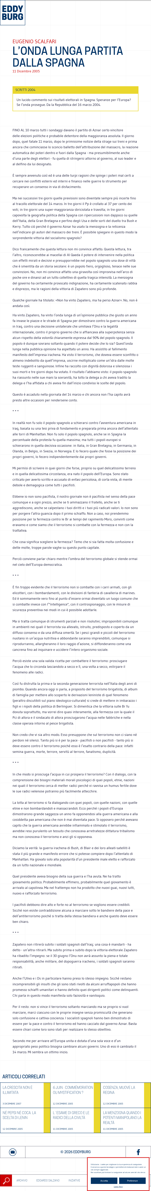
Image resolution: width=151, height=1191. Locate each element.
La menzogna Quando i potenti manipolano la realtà (122, 1118)
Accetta (104, 1180)
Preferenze (132, 1180)
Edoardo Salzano (48, 1180)
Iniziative (74, 1180)
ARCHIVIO (22, 1180)
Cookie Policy (118, 1187)
